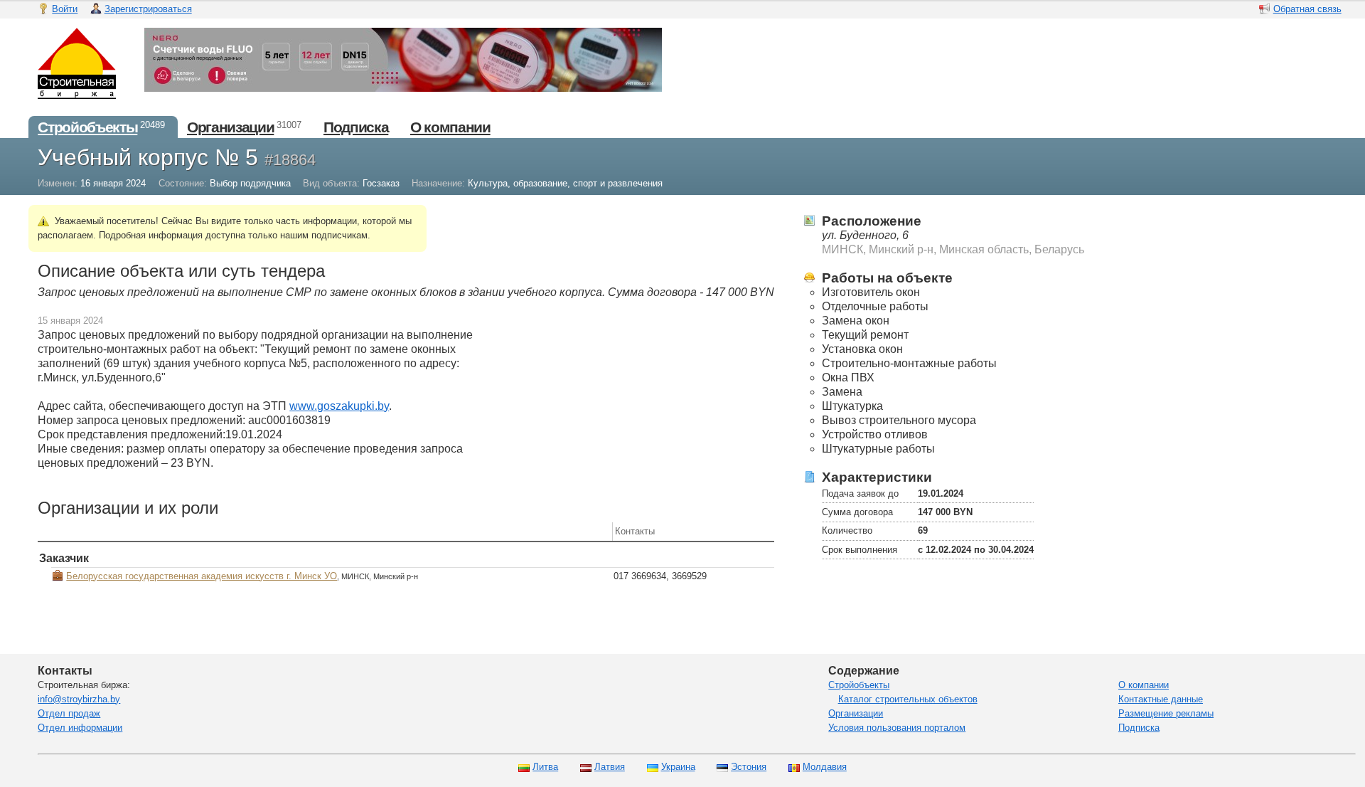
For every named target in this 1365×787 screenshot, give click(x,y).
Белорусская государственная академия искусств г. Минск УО (201, 576)
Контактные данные (1160, 699)
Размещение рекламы (1166, 713)
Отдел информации (80, 727)
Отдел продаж (69, 713)
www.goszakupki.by (339, 406)
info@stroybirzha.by (79, 699)
